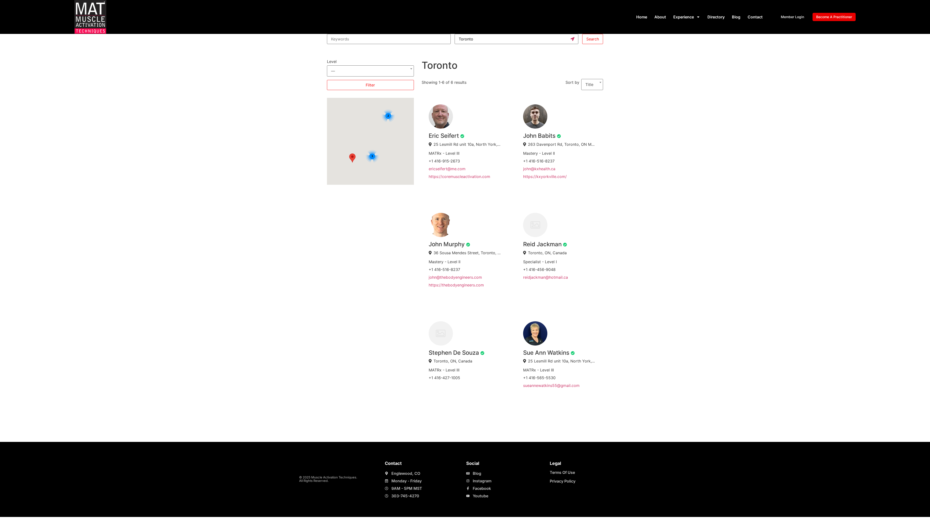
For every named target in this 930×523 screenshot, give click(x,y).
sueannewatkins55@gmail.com (551, 385)
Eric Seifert (444, 135)
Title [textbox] (589, 84)
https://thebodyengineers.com (456, 285)
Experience (683, 17)
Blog (736, 17)
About (660, 17)
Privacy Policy (562, 481)
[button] (352, 158)
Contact (755, 17)
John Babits (539, 135)
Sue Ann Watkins (546, 352)
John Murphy (447, 244)
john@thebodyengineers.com (455, 277)
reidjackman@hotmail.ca (545, 277)
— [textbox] (333, 71)
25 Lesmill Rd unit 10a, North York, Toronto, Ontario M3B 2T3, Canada (468, 144)
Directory (716, 17)
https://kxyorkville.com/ (545, 176)
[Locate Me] (572, 39)
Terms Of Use (562, 472)
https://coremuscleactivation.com (459, 176)
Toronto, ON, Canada (547, 252)
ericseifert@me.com (447, 168)
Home (641, 17)
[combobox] (370, 68)
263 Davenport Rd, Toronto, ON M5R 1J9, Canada (562, 144)
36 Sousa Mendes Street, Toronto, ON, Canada (468, 252)
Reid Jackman (542, 244)
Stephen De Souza (454, 352)
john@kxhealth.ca (539, 168)
